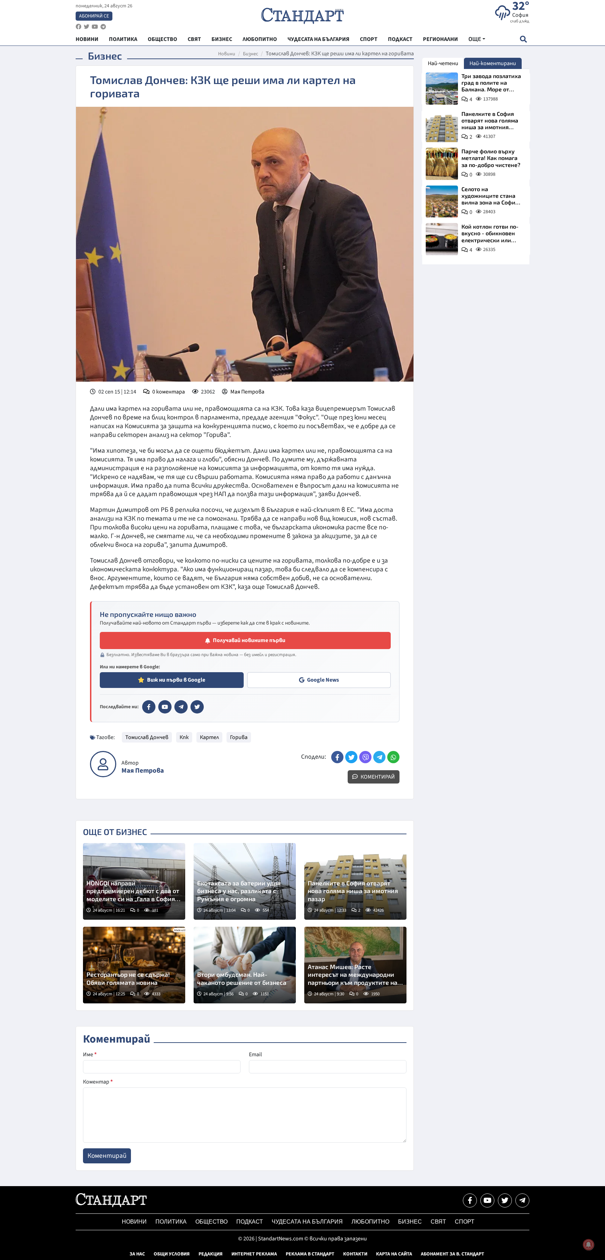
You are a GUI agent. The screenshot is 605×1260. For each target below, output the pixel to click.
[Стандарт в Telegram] (181, 706)
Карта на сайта (394, 1254)
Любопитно (370, 1222)
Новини (226, 53)
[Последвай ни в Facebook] (470, 1200)
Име (90, 1054)
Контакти (355, 1254)
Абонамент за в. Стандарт (452, 1254)
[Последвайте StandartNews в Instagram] (86, 27)
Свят (438, 1222)
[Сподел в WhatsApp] (393, 757)
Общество (211, 1222)
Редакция (211, 1254)
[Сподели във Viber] (365, 757)
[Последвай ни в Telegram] (522, 1200)
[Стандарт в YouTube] (165, 706)
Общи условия (172, 1254)
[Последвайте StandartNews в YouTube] (95, 27)
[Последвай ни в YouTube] (487, 1200)
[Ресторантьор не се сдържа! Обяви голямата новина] (134, 965)
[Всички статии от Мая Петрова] (103, 764)
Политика (171, 1222)
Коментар (98, 1082)
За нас (137, 1254)
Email (255, 1054)
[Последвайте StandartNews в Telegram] (103, 27)
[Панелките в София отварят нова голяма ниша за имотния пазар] (442, 126)
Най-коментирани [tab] (493, 63)
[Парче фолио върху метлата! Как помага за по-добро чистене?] (442, 164)
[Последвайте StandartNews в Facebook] (78, 27)
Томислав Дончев (146, 737)
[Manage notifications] (588, 1244)
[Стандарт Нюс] (111, 1205)
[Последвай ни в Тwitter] (505, 1200)
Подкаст (249, 1222)
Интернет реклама (254, 1254)
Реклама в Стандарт (310, 1254)
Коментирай (377, 777)
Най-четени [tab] (443, 63)
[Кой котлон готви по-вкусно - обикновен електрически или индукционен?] (442, 239)
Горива (239, 737)
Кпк (184, 737)
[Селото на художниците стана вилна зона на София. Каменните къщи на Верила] (442, 202)
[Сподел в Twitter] (351, 757)
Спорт (464, 1222)
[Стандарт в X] (197, 706)
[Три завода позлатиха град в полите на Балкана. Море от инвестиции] (442, 88)
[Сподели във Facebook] (337, 757)
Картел (209, 737)
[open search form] (523, 39)
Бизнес (250, 53)
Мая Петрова (247, 392)
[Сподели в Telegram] (379, 757)
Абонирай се (94, 16)
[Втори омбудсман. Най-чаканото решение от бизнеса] (245, 965)
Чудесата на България (307, 1222)
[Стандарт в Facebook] (148, 706)
